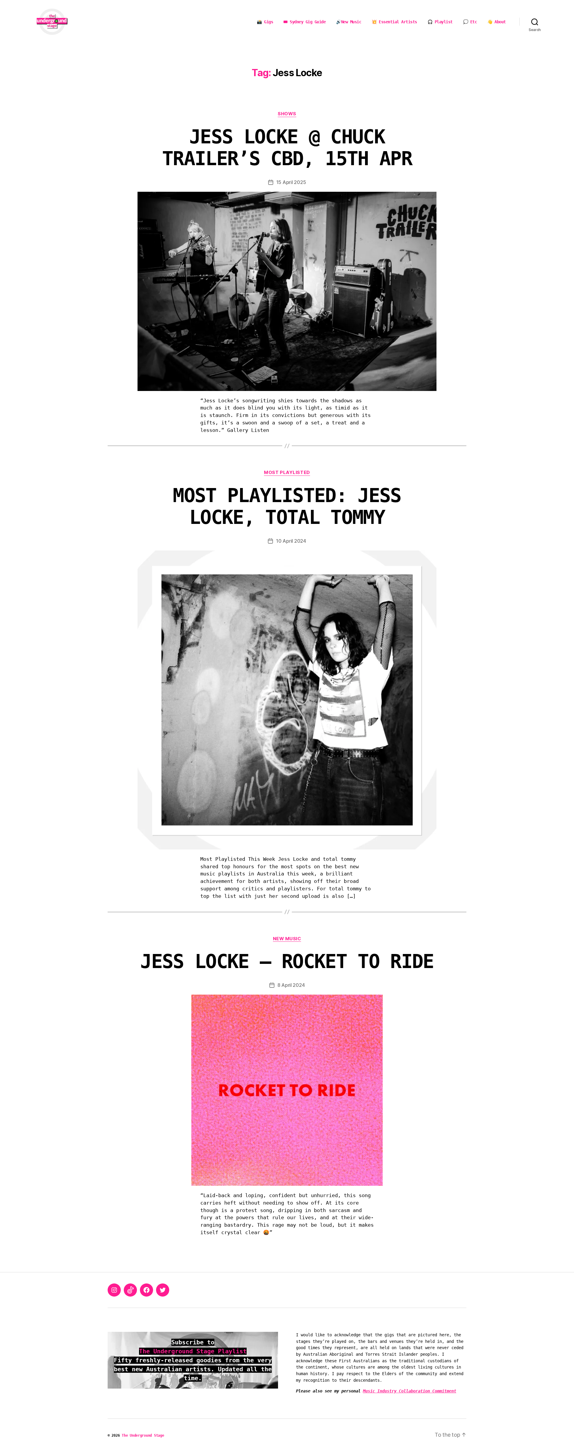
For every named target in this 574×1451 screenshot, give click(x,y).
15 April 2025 (291, 182)
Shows (287, 113)
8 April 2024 (291, 985)
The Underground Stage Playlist (193, 1351)
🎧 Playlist (440, 21)
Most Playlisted (287, 472)
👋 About (496, 21)
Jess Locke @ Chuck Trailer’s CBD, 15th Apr (287, 148)
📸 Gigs (265, 21)
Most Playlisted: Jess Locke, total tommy (287, 506)
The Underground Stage (143, 1435)
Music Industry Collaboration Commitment (409, 1391)
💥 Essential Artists (394, 21)
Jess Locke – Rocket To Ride (286, 961)
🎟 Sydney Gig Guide (304, 21)
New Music (287, 938)
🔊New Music (348, 21)
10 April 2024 (291, 541)
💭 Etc (470, 21)
